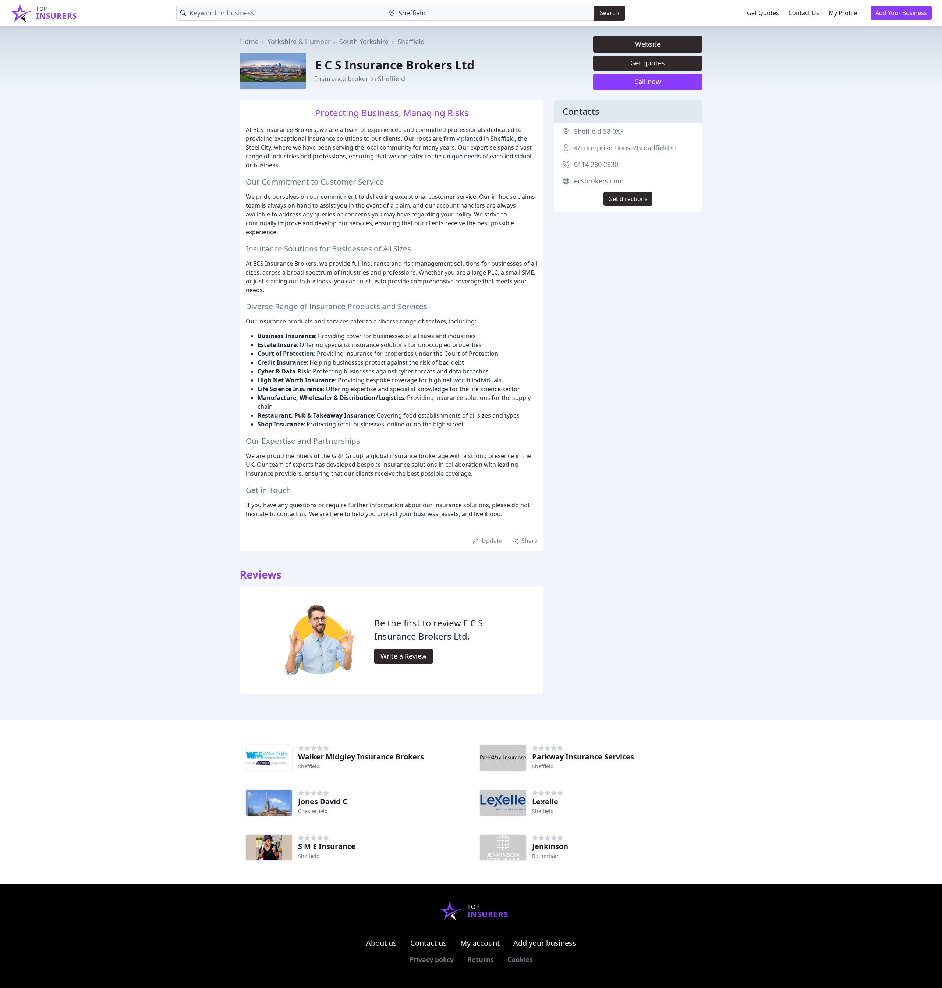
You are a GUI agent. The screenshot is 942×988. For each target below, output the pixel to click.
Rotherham (546, 855)
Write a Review (403, 656)
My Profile (843, 13)
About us (381, 943)
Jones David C (322, 801)
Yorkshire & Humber (299, 41)
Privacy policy (432, 959)
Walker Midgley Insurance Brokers (361, 757)
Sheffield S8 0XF (598, 131)
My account (480, 943)
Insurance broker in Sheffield (360, 78)
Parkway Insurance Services (583, 757)
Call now (647, 81)
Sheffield (411, 41)
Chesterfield (313, 811)
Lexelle (545, 801)
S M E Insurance (326, 846)
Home (249, 41)
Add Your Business (901, 13)
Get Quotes (763, 13)
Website (648, 44)
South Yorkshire (364, 41)
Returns (480, 959)
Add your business (544, 943)
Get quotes (647, 62)
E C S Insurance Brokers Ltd (394, 65)
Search (609, 13)
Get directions (628, 199)
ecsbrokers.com (599, 180)
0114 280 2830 (596, 164)
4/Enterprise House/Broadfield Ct (625, 147)
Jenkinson (550, 846)
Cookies (520, 959)
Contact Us (804, 13)
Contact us (428, 943)
